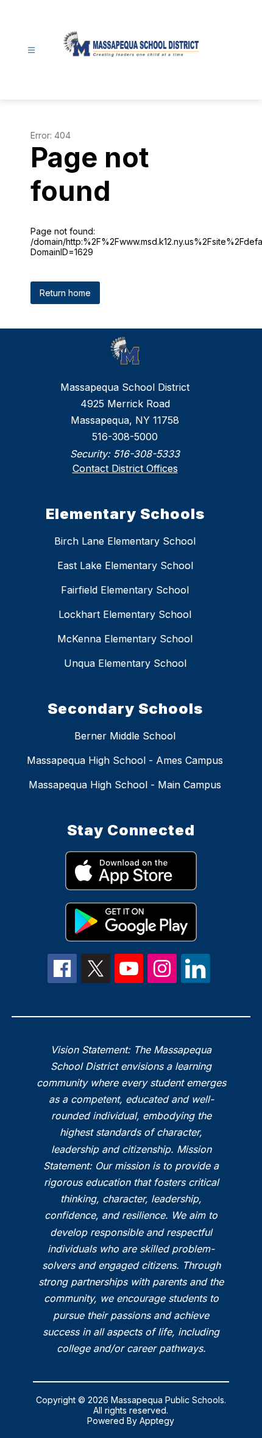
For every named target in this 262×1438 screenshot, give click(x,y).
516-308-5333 (146, 454)
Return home (65, 293)
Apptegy (157, 1420)
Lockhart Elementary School (124, 614)
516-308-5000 (125, 436)
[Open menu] (31, 50)
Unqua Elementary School (125, 663)
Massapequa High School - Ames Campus (125, 760)
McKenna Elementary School (125, 639)
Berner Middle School (124, 736)
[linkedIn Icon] (195, 979)
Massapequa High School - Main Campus (125, 785)
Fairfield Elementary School (125, 590)
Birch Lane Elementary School (125, 541)
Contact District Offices (125, 468)
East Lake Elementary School (125, 565)
